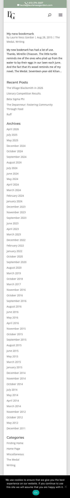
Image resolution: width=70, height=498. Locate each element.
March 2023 (14, 234)
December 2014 (16, 373)
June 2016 (12, 312)
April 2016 (13, 323)
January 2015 (14, 367)
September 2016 (16, 301)
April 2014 (13, 400)
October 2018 (15, 278)
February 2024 (15, 195)
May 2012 (12, 422)
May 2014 (12, 395)
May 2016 (12, 317)
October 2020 (15, 256)
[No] (65, 486)
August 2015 (14, 345)
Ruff (9, 114)
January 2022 (14, 251)
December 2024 (16, 146)
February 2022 (15, 245)
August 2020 (14, 267)
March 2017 (14, 284)
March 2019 (14, 273)
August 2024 (14, 162)
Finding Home (15, 443)
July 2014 (12, 389)
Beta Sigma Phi (16, 99)
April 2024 (13, 184)
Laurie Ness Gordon (22, 37)
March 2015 (14, 362)
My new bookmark (20, 33)
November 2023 (16, 212)
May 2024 (12, 179)
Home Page (13, 448)
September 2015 (16, 339)
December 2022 (16, 240)
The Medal (13, 459)
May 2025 (12, 140)
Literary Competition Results (24, 93)
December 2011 (16, 428)
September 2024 (16, 157)
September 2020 (16, 262)
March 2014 (14, 406)
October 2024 (15, 151)
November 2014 (16, 378)
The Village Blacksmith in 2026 (25, 88)
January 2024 (14, 201)
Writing (20, 41)
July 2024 (12, 168)
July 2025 (12, 134)
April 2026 (13, 129)
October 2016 (15, 295)
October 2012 (15, 417)
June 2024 (12, 173)
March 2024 (14, 190)
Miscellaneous (15, 454)
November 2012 (16, 411)
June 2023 (12, 223)
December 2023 (16, 206)
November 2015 (16, 328)
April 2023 (13, 229)
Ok (36, 492)
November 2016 (16, 289)
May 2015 (12, 356)
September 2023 (16, 217)
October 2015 (15, 334)
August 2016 (14, 306)
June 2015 (12, 350)
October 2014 (15, 384)
